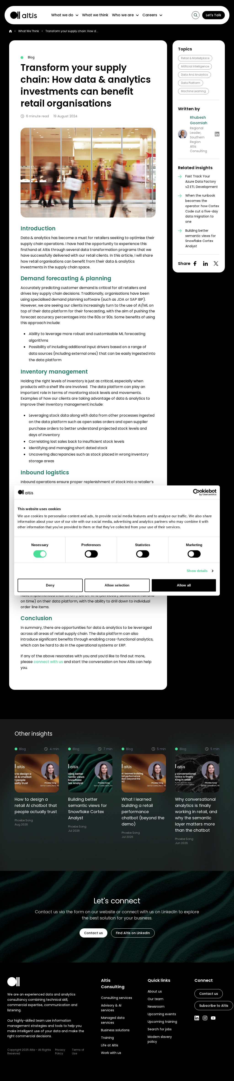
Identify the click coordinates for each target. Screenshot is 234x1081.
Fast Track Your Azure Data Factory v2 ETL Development (201, 181)
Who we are (123, 15)
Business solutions (115, 1030)
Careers (149, 15)
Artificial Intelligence (195, 66)
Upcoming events (162, 1014)
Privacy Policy (60, 1051)
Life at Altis (109, 1045)
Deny (50, 585)
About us (155, 991)
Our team (155, 999)
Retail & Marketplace (195, 58)
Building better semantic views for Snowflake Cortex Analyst (200, 238)
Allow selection (117, 585)
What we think (95, 15)
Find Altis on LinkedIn (133, 933)
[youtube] (213, 1018)
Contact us (93, 933)
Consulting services (116, 998)
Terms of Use (78, 1051)
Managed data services (113, 1020)
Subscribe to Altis (213, 1005)
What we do (62, 15)
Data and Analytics (194, 75)
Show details (197, 571)
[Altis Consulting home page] (21, 15)
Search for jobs (160, 1029)
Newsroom (156, 1006)
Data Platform (190, 83)
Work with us (111, 1053)
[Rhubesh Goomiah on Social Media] (217, 134)
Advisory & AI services (111, 1007)
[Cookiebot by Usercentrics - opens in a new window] (196, 492)
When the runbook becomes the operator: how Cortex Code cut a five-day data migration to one (202, 208)
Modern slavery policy (160, 1039)
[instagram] (205, 1018)
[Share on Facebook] (194, 263)
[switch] (91, 554)
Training (107, 1037)
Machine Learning (193, 91)
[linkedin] (196, 1018)
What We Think (28, 31)
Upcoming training (162, 1021)
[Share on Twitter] (216, 263)
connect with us (48, 661)
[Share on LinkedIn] (205, 263)
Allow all (184, 585)
